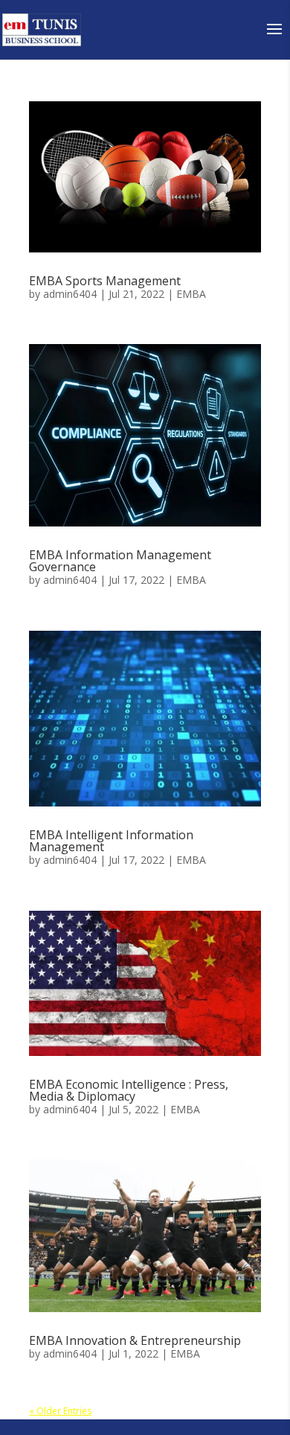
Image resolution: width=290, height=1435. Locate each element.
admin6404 (70, 294)
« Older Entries (60, 1410)
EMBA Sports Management (105, 281)
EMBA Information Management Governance (120, 561)
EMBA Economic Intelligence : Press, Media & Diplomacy (128, 1090)
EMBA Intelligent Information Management (111, 841)
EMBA (191, 294)
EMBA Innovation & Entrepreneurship (135, 1340)
